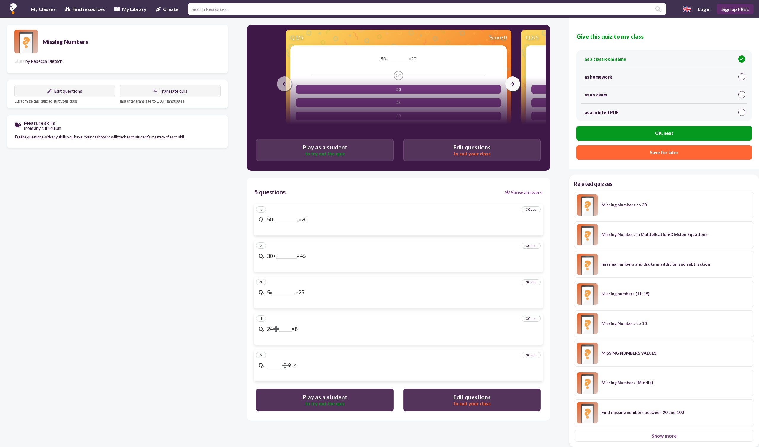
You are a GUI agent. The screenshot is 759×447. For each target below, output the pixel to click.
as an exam (596, 94)
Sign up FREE (735, 9)
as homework (598, 76)
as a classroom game (605, 59)
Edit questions (68, 91)
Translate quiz (173, 91)
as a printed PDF (602, 112)
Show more (664, 435)
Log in (704, 9)
